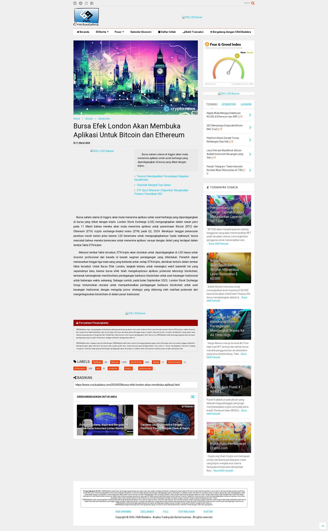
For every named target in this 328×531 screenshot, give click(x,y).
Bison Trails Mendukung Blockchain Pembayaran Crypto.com (228, 443)
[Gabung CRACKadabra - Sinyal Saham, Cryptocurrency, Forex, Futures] (192, 17)
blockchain (104, 118)
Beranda (84, 32)
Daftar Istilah (168, 32)
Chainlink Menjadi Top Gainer (154, 185)
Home (76, 118)
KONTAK (208, 511)
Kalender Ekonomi (140, 32)
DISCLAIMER (147, 511)
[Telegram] (80, 3)
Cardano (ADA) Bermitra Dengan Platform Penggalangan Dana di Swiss (165, 426)
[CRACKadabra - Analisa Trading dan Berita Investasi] (86, 24)
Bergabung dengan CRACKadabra (231, 32)
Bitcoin (89, 118)
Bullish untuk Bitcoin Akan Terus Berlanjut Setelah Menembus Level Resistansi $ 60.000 (225, 270)
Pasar (118, 32)
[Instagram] (86, 3)
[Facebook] (91, 3)
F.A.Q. (166, 511)
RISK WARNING (123, 511)
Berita (102, 32)
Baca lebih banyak (218, 243)
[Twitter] (74, 3)
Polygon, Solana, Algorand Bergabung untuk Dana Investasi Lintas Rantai (103, 426)
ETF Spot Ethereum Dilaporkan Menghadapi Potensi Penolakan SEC (161, 192)
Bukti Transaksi (194, 32)
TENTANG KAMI (186, 511)
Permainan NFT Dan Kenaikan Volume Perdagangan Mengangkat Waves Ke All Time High (227, 326)
